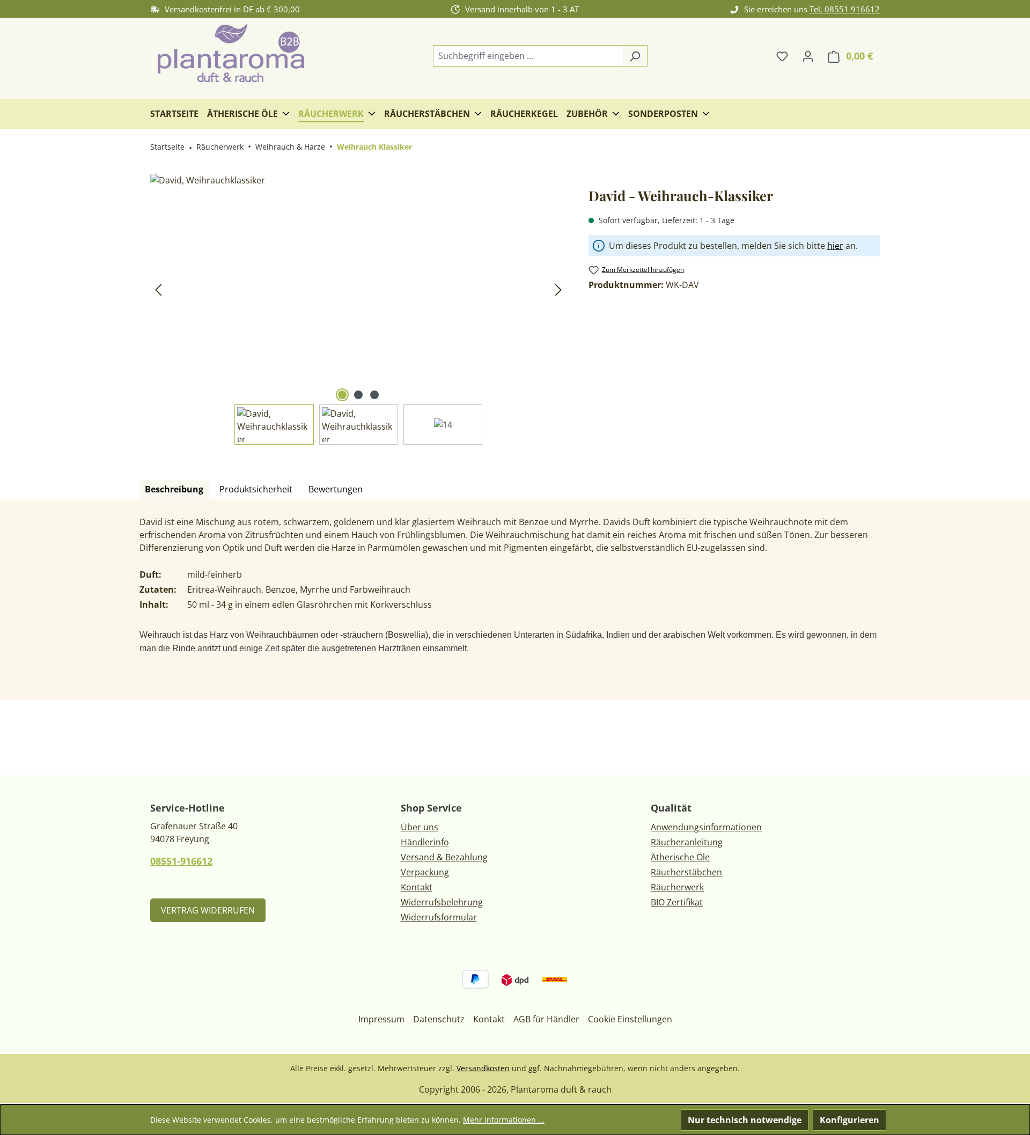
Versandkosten (483, 1068)
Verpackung (425, 872)
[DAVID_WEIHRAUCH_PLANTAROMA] (358, 289)
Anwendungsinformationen (706, 827)
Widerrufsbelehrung (442, 902)
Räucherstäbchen (686, 872)
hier (835, 246)
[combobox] (528, 56)
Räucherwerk (677, 887)
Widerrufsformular (439, 917)
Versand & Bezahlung (444, 857)
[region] (358, 309)
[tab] (174, 489)
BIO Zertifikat (677, 902)
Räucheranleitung (687, 842)
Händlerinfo (425, 842)
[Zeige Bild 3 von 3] (374, 394)
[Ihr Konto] (808, 56)
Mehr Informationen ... (504, 1120)
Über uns (419, 827)
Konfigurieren (849, 1120)
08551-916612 (181, 860)
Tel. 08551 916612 (845, 9)
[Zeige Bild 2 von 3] (358, 394)
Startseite (167, 147)
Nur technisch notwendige (744, 1120)
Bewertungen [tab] (335, 489)
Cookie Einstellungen (630, 1019)
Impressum (381, 1019)
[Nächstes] (558, 289)
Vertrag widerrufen (208, 910)
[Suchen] (635, 56)
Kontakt (416, 887)
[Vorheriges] (158, 289)
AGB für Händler (546, 1019)
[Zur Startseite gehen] (230, 54)
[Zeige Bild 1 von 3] (342, 394)
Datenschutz (439, 1019)
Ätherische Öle (680, 857)
